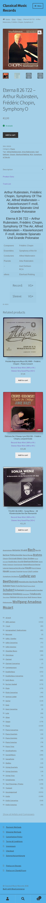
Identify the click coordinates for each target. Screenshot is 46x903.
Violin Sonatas (11, 805)
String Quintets (12, 771)
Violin (8, 796)
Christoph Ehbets (15, 558)
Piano (19, 19)
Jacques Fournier (16, 571)
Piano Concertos (12, 730)
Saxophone (10, 759)
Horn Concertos (11, 709)
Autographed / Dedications (16, 630)
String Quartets (12, 767)
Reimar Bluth (31, 586)
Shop (14, 19)
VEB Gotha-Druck (22, 597)
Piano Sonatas (11, 742)
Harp (7, 705)
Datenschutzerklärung (15, 855)
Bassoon (9, 634)
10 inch (8, 618)
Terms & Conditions (14, 841)
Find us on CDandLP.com (16, 870)
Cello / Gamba (11, 638)
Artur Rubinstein (28, 152)
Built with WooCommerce (14, 889)
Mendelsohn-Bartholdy (28, 582)
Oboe (8, 717)
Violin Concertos (12, 800)
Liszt (30, 571)
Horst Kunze (36, 568)
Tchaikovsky (35, 594)
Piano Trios (10, 746)
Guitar (8, 701)
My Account (7, 899)
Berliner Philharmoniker (13, 555)
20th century (10, 622)
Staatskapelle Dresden (34, 590)
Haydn (28, 567)
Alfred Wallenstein (14, 152)
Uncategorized (11, 792)
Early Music (10, 680)
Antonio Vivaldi (19, 550)
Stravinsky (25, 594)
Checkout (10, 851)
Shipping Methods (13, 832)
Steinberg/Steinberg (12, 594)
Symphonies (10, 780)
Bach (31, 549)
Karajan (25, 571)
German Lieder (11, 697)
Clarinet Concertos (13, 663)
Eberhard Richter (31, 561)
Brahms (37, 554)
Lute (7, 713)
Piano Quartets (11, 734)
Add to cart (10, 135)
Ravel (25, 586)
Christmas (9, 655)
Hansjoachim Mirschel (17, 568)
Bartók (38, 550)
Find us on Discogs (13, 865)
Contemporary (11, 667)
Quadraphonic (11, 751)
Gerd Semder (18, 564)
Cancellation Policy (14, 836)
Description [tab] (8, 169)
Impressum (11, 846)
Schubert (8, 590)
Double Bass (13, 562)
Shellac (8, 763)
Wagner (34, 597)
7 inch (8, 626)
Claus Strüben (28, 558)
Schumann (20, 590)
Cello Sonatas (11, 647)
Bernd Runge (28, 555)
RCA (31, 154)
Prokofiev (19, 586)
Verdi (30, 597)
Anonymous (7, 550)
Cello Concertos (12, 642)
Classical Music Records (15, 8)
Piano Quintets (11, 738)
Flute (7, 688)
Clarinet (9, 659)
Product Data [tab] (8, 176)
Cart (35, 896)
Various (13, 597)
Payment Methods (13, 827)
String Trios (10, 775)
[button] (39, 32)
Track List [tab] (7, 184)
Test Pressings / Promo (14, 784)
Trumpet (9, 788)
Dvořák (20, 562)
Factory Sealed (11, 684)
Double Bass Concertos (14, 676)
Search (23, 899)
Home (8, 19)
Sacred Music (11, 755)
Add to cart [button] (23, 380)
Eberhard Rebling (22, 154)
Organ (8, 721)
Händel (6, 571)
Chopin (12, 154)
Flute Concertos (12, 692)
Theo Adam (6, 597)
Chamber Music (11, 651)
